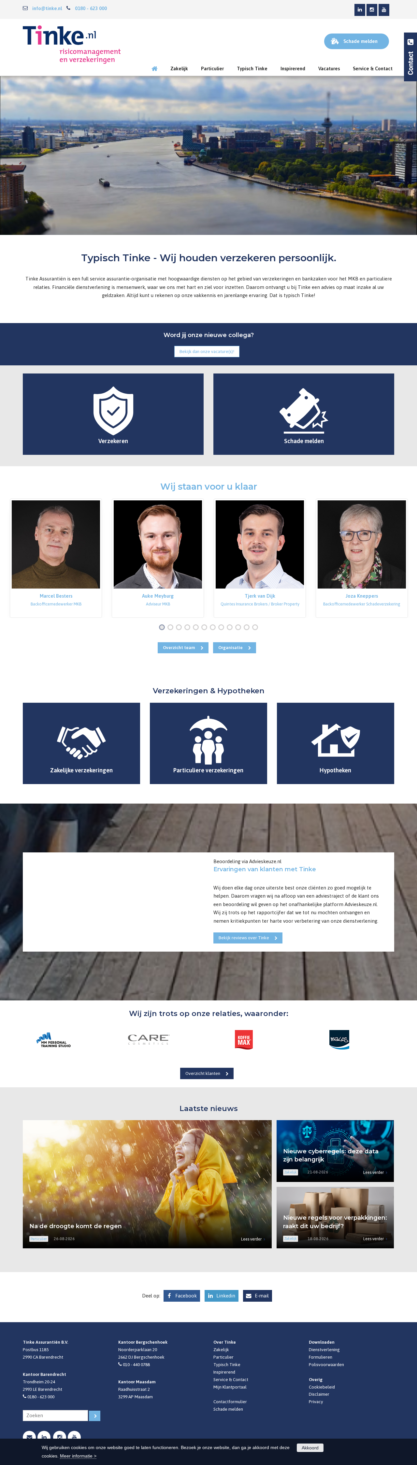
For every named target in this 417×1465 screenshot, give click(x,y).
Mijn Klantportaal (230, 1387)
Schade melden (228, 1409)
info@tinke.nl (47, 8)
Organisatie (230, 647)
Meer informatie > (78, 1455)
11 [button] (248, 628)
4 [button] (188, 628)
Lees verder (251, 1239)
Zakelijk (221, 1349)
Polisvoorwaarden (326, 1364)
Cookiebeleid (322, 1387)
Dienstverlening (324, 1349)
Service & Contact (230, 1379)
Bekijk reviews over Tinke (244, 937)
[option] (56, 558)
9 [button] (231, 628)
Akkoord (310, 1447)
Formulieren (320, 1357)
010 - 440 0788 (136, 1364)
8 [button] (222, 628)
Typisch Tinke (226, 1364)
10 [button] (239, 628)
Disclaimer (319, 1394)
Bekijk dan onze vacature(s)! (207, 351)
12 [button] (256, 628)
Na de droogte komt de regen (75, 1226)
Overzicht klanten (202, 1073)
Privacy (316, 1401)
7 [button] (214, 628)
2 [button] (171, 628)
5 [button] (197, 628)
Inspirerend (224, 1372)
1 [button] (163, 628)
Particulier (223, 1357)
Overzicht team (179, 647)
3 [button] (180, 628)
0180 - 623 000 (91, 8)
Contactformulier (230, 1401)
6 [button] (205, 628)
